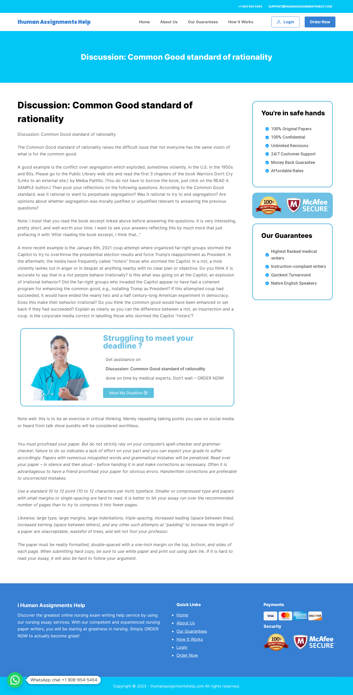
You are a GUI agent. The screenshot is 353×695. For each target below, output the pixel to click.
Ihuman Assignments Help (54, 22)
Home (182, 614)
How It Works (190, 639)
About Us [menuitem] (169, 21)
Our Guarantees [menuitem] (203, 21)
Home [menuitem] (144, 21)
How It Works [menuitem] (240, 21)
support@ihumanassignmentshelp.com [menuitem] (300, 6)
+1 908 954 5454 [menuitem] (250, 6)
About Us (186, 622)
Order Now (320, 21)
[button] (128, 393)
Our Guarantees (192, 631)
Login (182, 647)
